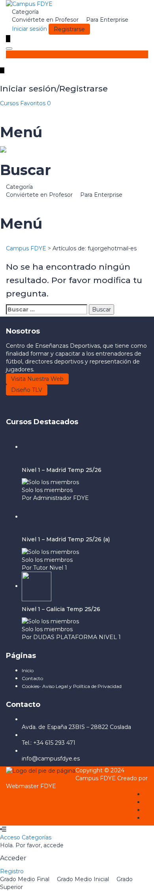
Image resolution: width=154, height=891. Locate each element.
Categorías (36, 837)
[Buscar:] (46, 309)
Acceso (11, 837)
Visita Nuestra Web (37, 378)
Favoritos (35, 103)
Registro (12, 871)
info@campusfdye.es (51, 758)
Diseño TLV (26, 389)
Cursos (10, 103)
